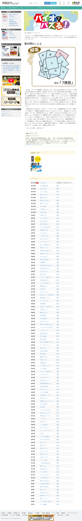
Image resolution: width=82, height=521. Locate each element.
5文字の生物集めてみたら (46, 342)
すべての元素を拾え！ (46, 227)
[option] (5, 51)
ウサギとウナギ (44, 292)
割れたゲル (43, 489)
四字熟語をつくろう (45, 416)
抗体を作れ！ (43, 348)
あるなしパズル (44, 457)
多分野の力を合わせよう (46, 265)
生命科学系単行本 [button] (13, 8)
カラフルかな (43, 233)
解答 (58, 185)
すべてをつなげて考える (46, 327)
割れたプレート (44, 448)
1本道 (41, 433)
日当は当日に (43, 188)
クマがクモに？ (44, 271)
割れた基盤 (43, 339)
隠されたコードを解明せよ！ (47, 295)
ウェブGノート (5, 113)
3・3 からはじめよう (45, 410)
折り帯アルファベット (46, 380)
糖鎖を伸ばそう (44, 197)
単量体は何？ (43, 286)
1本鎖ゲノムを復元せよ (46, 306)
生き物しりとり (44, 309)
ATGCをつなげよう (45, 200)
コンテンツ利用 (55, 513)
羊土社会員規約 (4, 515)
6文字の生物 (43, 212)
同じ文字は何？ (44, 221)
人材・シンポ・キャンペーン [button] (28, 8)
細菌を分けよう (44, 357)
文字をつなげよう (44, 239)
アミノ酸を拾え (44, 424)
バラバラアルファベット (46, 430)
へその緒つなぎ (44, 236)
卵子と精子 (43, 274)
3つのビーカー (44, 389)
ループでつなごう (44, 242)
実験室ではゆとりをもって (47, 401)
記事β (54, 3)
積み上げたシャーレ (45, 413)
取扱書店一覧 (17, 513)
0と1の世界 (43, 206)
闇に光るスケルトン (45, 492)
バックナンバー (13, 18)
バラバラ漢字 (43, 472)
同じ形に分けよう (44, 469)
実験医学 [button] (3, 8)
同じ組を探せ (43, 336)
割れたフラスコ (44, 203)
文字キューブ (43, 442)
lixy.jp (61, 143)
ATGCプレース (44, 454)
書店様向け (30, 513)
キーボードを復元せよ (46, 277)
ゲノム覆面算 (43, 504)
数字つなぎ (43, 445)
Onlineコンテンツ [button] (43, 8)
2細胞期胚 (42, 262)
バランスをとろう (44, 475)
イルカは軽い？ (44, 368)
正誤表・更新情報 (46, 513)
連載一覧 (11, 20)
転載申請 (63, 513)
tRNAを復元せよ (44, 224)
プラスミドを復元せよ (46, 371)
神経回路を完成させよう (46, 250)
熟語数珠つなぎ (44, 230)
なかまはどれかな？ (45, 439)
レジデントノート (5, 111)
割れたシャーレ (44, 498)
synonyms (42, 289)
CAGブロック (43, 398)
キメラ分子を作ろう (45, 283)
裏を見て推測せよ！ (45, 259)
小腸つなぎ (43, 215)
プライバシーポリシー (72, 513)
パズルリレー (43, 419)
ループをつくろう (44, 345)
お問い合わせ (60, 515)
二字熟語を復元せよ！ (46, 463)
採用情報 (9, 513)
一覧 (12, 44)
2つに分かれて (44, 256)
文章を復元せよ (44, 333)
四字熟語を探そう (44, 280)
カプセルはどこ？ (44, 377)
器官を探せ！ (43, 354)
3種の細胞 (42, 303)
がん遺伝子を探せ (44, 483)
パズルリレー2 (44, 330)
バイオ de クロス (44, 374)
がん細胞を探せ (44, 185)
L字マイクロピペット (45, 427)
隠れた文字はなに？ (45, 480)
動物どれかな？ (44, 312)
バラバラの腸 (43, 460)
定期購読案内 (12, 21)
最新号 (10, 14)
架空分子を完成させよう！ (47, 324)
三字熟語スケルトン (45, 209)
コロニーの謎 (43, 191)
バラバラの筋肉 (44, 392)
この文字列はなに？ (45, 478)
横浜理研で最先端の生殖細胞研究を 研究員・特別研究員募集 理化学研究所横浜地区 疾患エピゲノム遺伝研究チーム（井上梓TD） (11, 69)
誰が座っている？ (44, 253)
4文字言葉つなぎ (44, 268)
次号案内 (11, 16)
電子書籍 (24, 513)
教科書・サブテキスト (7, 115)
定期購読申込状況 (13, 25)
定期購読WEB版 (13, 23)
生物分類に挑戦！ (44, 386)
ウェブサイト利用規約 (15, 515)
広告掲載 (37, 513)
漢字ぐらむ (43, 466)
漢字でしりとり (44, 247)
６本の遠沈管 (43, 318)
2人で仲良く (43, 183)
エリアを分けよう (44, 218)
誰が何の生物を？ (44, 486)
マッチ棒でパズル (44, 365)
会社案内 (3, 513)
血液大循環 (43, 315)
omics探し (43, 407)
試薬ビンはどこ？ (44, 194)
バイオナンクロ (44, 451)
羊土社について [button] (54, 8)
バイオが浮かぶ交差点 (46, 501)
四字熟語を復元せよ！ (46, 383)
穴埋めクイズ (43, 421)
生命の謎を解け (44, 351)
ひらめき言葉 (43, 404)
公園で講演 (43, 362)
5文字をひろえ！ (44, 321)
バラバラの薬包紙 (44, 436)
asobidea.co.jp (30, 144)
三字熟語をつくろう (45, 395)
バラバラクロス (44, 301)
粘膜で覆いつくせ (44, 298)
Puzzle (16, 14)
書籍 (47, 3)
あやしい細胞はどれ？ (46, 244)
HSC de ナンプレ (44, 495)
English (67, 515)
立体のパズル (43, 360)
